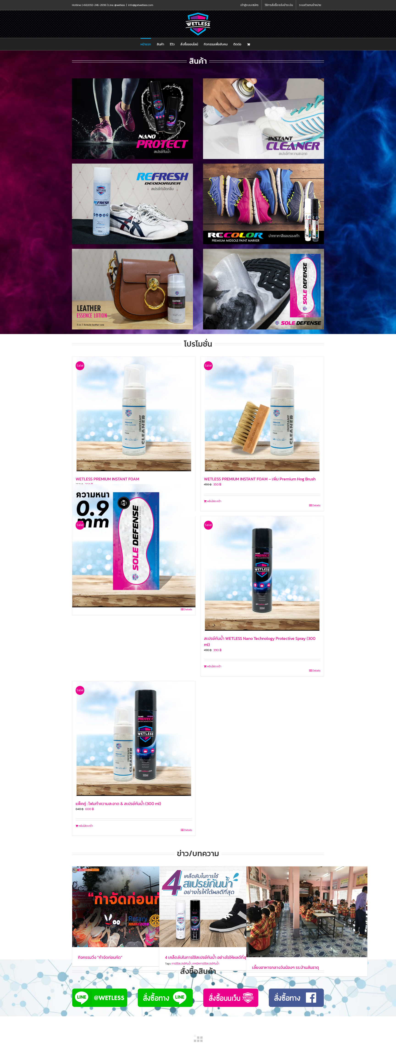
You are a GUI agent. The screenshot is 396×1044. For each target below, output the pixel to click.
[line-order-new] (99, 990)
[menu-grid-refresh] (132, 165)
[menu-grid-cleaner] (263, 79)
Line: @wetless (116, 5)
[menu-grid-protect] (132, 79)
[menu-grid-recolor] (263, 165)
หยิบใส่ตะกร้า (214, 501)
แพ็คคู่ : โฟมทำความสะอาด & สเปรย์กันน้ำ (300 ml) (118, 803)
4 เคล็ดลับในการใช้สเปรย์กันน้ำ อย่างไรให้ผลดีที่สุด (207, 957)
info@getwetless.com (140, 5)
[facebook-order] (296, 990)
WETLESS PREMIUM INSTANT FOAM (107, 479)
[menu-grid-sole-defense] (263, 250)
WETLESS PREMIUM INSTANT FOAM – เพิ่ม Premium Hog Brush (260, 479)
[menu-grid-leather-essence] (132, 250)
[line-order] (165, 990)
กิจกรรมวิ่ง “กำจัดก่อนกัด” (100, 957)
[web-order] (230, 990)
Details (316, 505)
